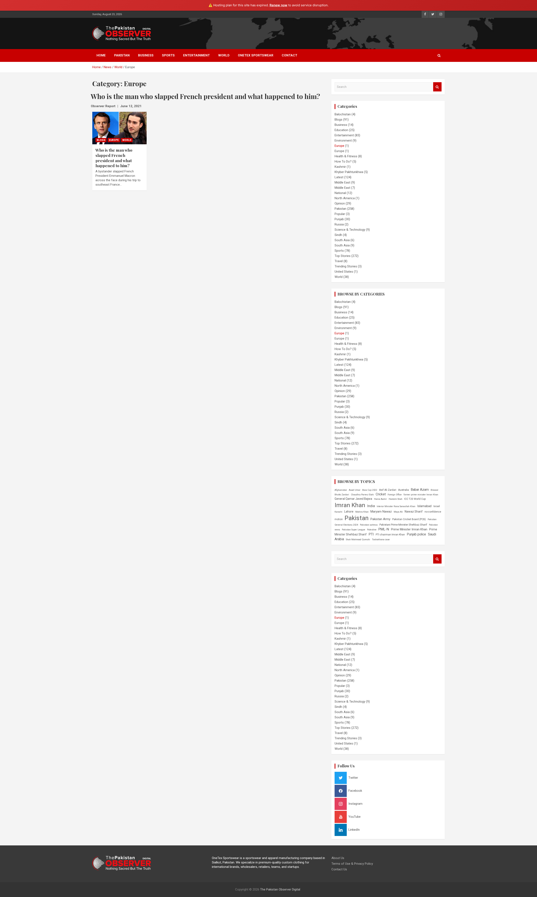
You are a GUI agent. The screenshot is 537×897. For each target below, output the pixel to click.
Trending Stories (346, 266)
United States (344, 271)
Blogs (101, 140)
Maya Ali (398, 511)
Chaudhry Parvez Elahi (362, 494)
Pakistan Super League (353, 529)
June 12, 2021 (131, 106)
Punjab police (416, 534)
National (340, 193)
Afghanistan (341, 490)
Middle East (342, 182)
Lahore (348, 511)
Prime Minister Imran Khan (409, 529)
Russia (339, 224)
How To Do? (343, 161)
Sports (168, 55)
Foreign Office (395, 494)
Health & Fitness (346, 156)
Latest (339, 177)
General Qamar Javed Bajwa (353, 498)
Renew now (278, 5)
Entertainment (196, 55)
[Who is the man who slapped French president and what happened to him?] (119, 128)
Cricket (381, 494)
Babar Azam (420, 490)
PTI (371, 534)
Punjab (339, 219)
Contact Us (339, 869)
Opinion (340, 203)
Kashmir (340, 167)
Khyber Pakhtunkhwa (349, 172)
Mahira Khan (362, 511)
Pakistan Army (380, 519)
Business (146, 55)
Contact (289, 55)
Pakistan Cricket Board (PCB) (409, 519)
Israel (436, 506)
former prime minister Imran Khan (421, 494)
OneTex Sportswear (255, 55)
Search (437, 87)
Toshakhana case (381, 539)
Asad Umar (354, 490)
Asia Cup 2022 (369, 490)
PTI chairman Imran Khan (390, 534)
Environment (343, 140)
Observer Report (103, 106)
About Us (337, 858)
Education (341, 130)
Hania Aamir (380, 499)
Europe (114, 140)
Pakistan (122, 55)
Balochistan (343, 114)
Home (101, 55)
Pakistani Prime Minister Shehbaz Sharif (403, 524)
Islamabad (424, 506)
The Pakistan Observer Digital (280, 889)
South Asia (342, 240)
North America (345, 198)
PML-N (383, 529)
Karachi (338, 511)
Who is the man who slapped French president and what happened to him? (113, 157)
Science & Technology (350, 230)
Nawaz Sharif (414, 511)
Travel (339, 261)
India (371, 506)
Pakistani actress (369, 524)
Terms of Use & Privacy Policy (352, 864)
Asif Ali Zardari (387, 489)
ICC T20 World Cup (415, 498)
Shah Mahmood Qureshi (358, 539)
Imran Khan (350, 505)
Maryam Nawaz (381, 511)
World (223, 55)
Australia (403, 489)
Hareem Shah (395, 499)
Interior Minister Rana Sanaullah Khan (396, 506)
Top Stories (343, 256)
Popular (340, 214)
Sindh (338, 235)
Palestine (372, 529)
